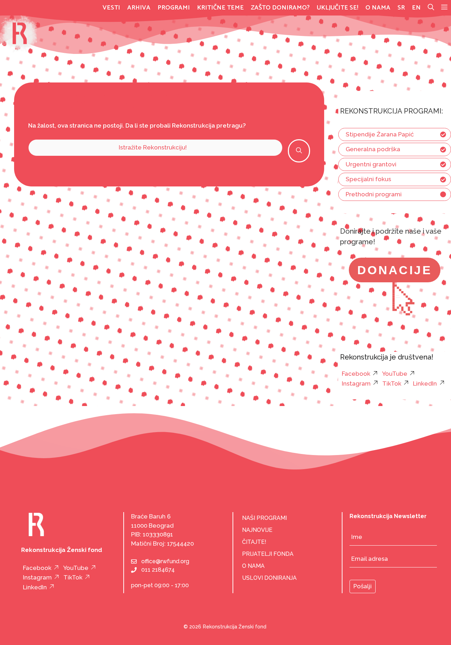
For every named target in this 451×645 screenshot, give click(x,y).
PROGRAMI (173, 7)
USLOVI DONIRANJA (269, 578)
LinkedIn (425, 383)
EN (416, 7)
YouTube (394, 373)
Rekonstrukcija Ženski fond (234, 626)
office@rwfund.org (165, 561)
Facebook (356, 373)
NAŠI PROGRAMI (264, 518)
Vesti (111, 7)
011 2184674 (158, 569)
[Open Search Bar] (431, 8)
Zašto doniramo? (280, 7)
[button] (444, 8)
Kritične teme (220, 7)
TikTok (391, 383)
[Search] (299, 150)
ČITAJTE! (254, 542)
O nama (377, 7)
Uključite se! (337, 7)
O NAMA (253, 566)
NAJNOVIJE (257, 530)
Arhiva (138, 7)
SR (401, 7)
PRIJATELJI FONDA (268, 554)
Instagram (356, 383)
